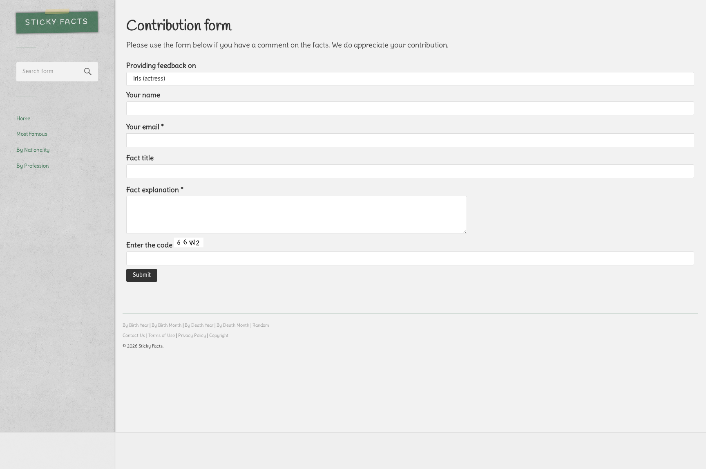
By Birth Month (166, 325)
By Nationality (32, 149)
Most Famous (31, 133)
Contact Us (134, 335)
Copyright (218, 335)
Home (23, 118)
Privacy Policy (192, 335)
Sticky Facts (57, 22)
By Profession (32, 165)
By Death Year (199, 325)
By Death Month (233, 325)
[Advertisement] (57, 313)
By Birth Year (135, 325)
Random (260, 325)
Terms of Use (161, 335)
